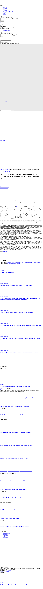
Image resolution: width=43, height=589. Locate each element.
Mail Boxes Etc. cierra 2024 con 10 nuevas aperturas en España (15, 584)
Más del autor (11, 272)
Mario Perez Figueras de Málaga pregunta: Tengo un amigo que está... (16, 445)
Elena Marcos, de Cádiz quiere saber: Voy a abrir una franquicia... (15, 432)
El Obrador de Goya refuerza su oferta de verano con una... (14, 489)
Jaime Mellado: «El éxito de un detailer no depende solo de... (14, 497)
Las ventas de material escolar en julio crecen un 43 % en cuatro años (16, 285)
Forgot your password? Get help (6, 37)
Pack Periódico (3, 571)
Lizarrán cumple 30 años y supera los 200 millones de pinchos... (15, 526)
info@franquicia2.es (8, 570)
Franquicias (5, 8)
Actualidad (5, 7)
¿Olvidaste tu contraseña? (4, 22)
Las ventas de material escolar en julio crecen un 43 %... (13, 480)
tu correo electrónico (14, 25)
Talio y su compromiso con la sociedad (13, 263)
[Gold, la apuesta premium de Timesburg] (3, 507)
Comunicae (2, 182)
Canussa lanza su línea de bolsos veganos (9, 518)
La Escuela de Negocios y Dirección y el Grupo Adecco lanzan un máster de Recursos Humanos (23, 262)
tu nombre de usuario (14, 18)
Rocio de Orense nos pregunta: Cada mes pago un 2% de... (14, 458)
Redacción (2, 388)
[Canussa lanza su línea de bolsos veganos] (3, 516)
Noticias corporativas (6, 171)
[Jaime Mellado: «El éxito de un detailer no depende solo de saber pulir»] (6, 309)
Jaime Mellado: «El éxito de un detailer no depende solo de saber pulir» (16, 312)
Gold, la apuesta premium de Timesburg (9, 509)
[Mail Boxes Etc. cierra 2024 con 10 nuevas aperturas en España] (9, 581)
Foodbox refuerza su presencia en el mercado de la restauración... (15, 406)
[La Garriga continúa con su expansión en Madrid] (3, 412)
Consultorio (5, 10)
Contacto (4, 14)
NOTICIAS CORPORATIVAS (8, 11)
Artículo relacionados (4, 272)
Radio (4, 13)
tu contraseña (13, 19)
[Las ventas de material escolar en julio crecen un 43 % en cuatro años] (6, 282)
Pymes (4, 9)
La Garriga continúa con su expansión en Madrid (11, 414)
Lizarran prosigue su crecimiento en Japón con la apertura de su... (15, 386)
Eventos (4, 12)
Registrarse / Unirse (6, 30)
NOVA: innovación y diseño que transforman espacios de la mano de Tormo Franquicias (20, 325)
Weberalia (8, 571)
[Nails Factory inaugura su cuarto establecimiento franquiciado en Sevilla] (3, 395)
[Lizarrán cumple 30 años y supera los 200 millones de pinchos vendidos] (3, 524)
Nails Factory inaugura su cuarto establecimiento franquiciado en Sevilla (17, 397)
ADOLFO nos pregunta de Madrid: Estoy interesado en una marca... (16, 471)
